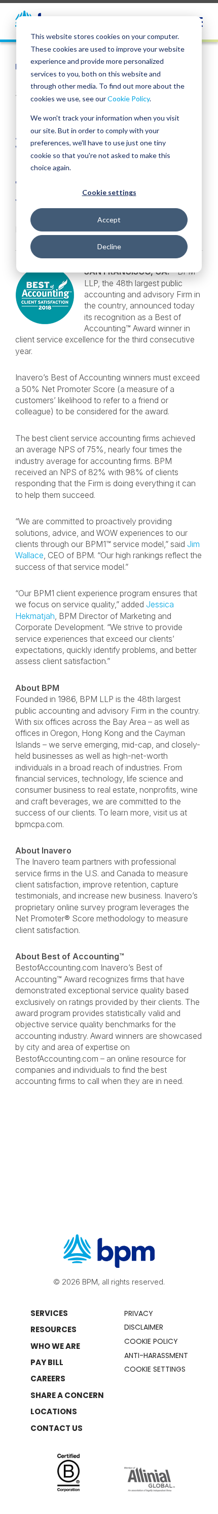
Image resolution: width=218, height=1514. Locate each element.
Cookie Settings (155, 1369)
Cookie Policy (128, 98)
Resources (53, 1329)
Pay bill (46, 1362)
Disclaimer (143, 1327)
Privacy (138, 1313)
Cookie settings (109, 192)
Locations (53, 1411)
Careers (47, 1378)
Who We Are (55, 1346)
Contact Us (56, 1428)
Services (49, 1313)
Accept (109, 219)
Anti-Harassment (156, 1355)
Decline (109, 246)
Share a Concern (67, 1395)
